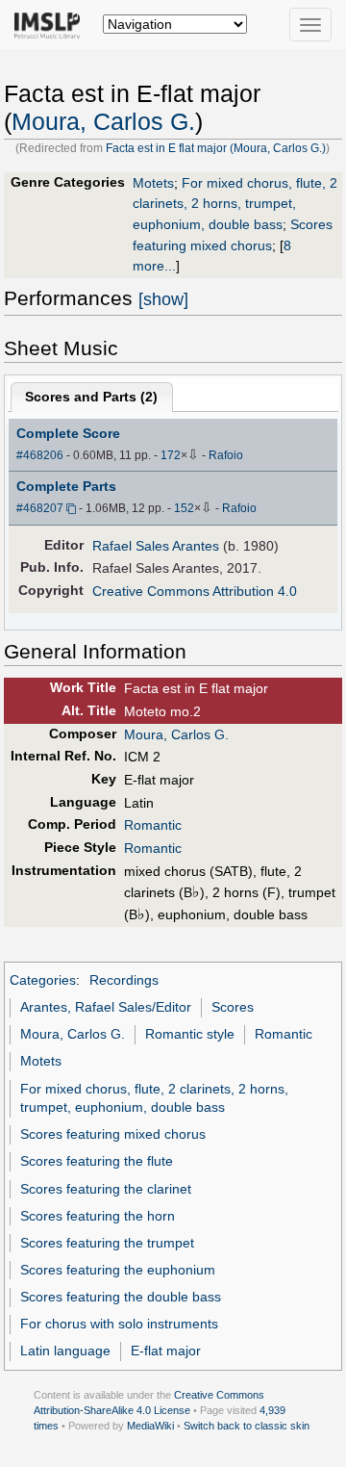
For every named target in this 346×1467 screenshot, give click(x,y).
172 (171, 455)
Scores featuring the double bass (120, 1296)
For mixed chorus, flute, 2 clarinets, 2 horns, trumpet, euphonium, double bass (235, 203)
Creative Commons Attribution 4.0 (194, 591)
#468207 (39, 508)
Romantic (153, 825)
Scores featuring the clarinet (105, 1189)
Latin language (65, 1350)
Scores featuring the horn (97, 1215)
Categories (43, 980)
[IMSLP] (51, 24)
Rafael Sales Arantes (155, 545)
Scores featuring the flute (96, 1161)
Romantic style (190, 1034)
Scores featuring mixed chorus (113, 1134)
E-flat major (166, 1350)
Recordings (124, 980)
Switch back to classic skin (246, 1425)
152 (184, 508)
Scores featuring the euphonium (117, 1269)
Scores (232, 1007)
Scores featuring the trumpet (107, 1242)
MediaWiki (150, 1425)
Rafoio (226, 455)
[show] (163, 299)
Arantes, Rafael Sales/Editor (105, 1007)
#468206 (39, 455)
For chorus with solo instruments (119, 1323)
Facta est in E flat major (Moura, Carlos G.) (216, 148)
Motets (153, 183)
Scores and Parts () (91, 396)
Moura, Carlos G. (103, 122)
